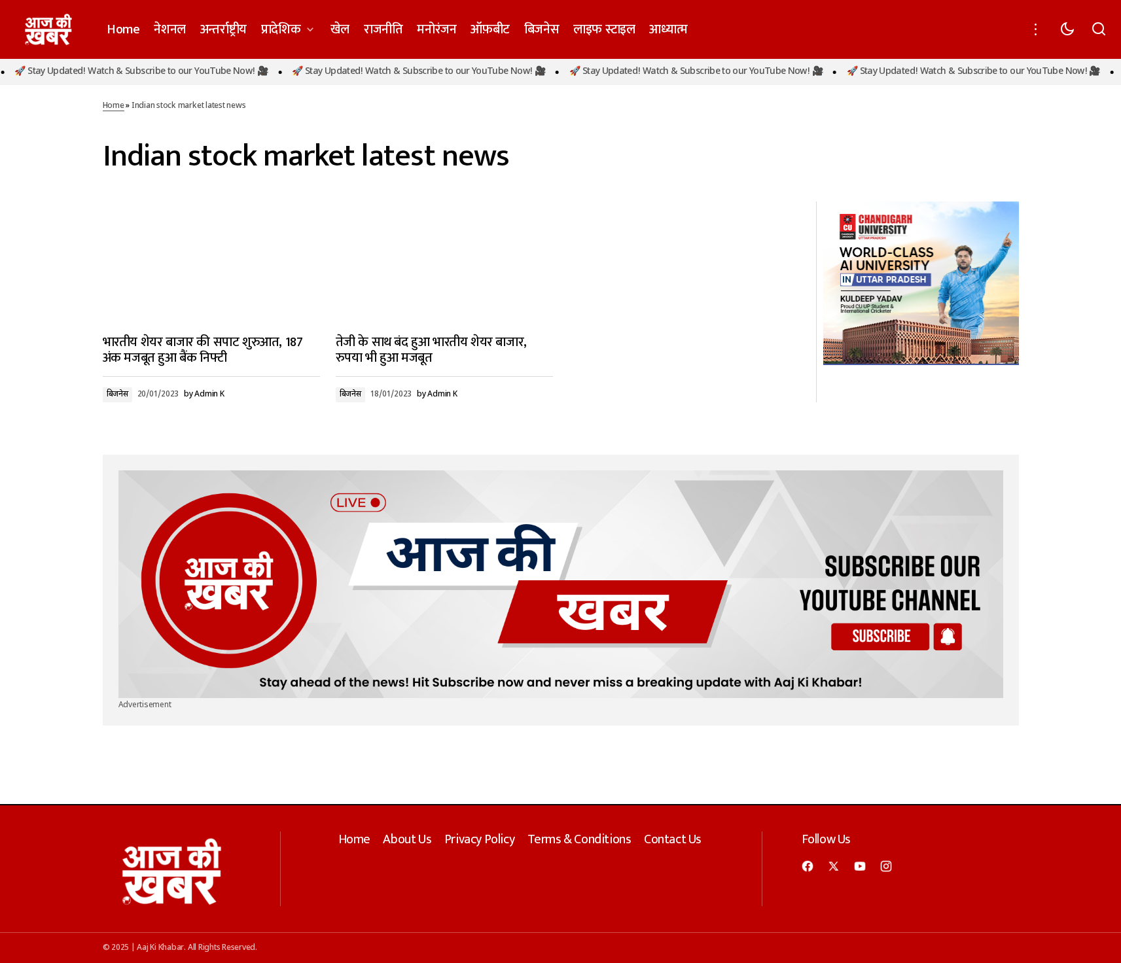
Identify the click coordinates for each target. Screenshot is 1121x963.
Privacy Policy (479, 839)
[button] (1036, 29)
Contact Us (673, 839)
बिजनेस (117, 394)
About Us (407, 839)
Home (113, 106)
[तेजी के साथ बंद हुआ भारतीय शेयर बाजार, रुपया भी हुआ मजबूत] (444, 262)
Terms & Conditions (579, 839)
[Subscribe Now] (560, 584)
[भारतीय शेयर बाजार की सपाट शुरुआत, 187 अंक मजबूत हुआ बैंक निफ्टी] (211, 262)
